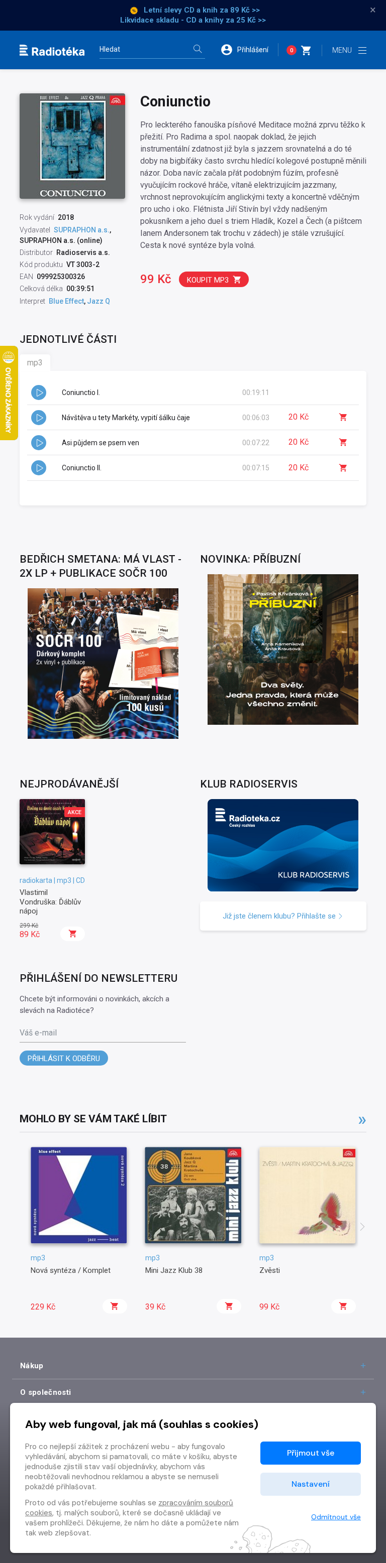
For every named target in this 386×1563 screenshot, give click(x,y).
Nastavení (311, 1484)
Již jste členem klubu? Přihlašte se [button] (280, 916)
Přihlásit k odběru (64, 1058)
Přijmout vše (310, 1453)
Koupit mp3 (208, 280)
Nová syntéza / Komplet (71, 1270)
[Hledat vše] (197, 50)
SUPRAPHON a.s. (82, 230)
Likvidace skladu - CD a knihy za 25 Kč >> (193, 20)
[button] (249, 49)
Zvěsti (269, 1270)
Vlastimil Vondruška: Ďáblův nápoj (50, 902)
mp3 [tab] (35, 362)
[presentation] (362, 1228)
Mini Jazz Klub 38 (174, 1270)
